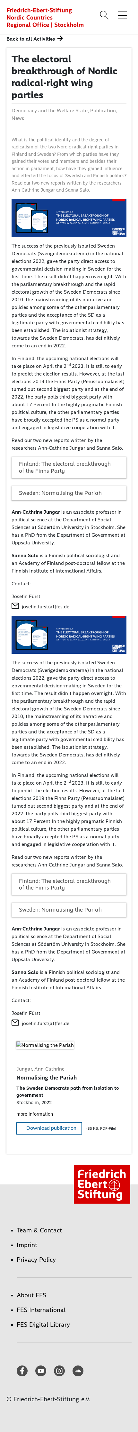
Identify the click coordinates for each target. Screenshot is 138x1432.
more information (34, 1114)
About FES (31, 1295)
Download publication (51, 1128)
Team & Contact (39, 1230)
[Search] (105, 15)
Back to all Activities (30, 39)
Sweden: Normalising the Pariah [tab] (60, 492)
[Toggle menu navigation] (122, 15)
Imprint (27, 1245)
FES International (41, 1310)
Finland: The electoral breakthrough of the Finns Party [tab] (65, 467)
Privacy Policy (36, 1259)
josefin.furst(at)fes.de (45, 607)
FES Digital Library (43, 1324)
